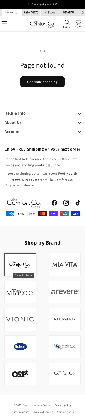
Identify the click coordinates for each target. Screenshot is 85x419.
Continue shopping (42, 82)
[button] (67, 24)
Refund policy (21, 412)
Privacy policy (63, 405)
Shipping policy (66, 412)
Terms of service (43, 412)
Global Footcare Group (36, 404)
